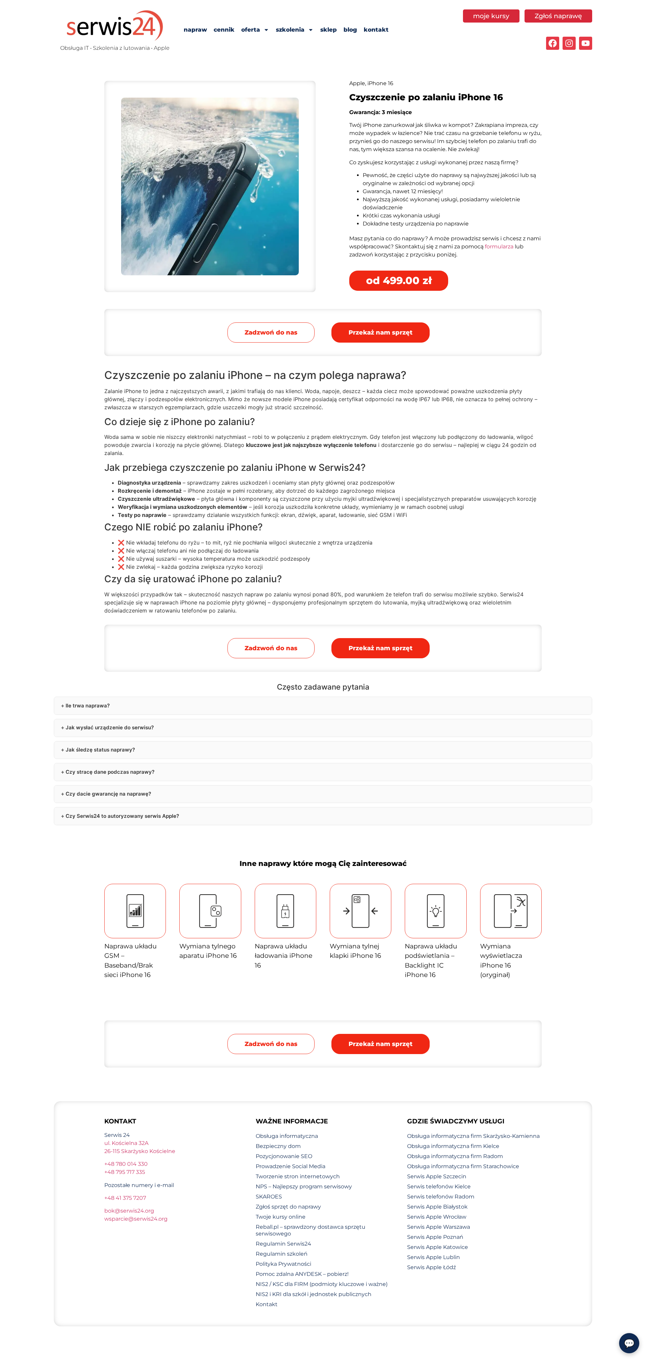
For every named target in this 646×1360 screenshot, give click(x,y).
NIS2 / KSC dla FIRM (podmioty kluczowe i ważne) (322, 1284)
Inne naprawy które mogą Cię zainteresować (323, 863)
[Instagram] (569, 43)
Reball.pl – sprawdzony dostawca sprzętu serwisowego (310, 1230)
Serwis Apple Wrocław (436, 1217)
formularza (499, 246)
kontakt (376, 29)
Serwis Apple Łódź (431, 1267)
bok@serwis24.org (129, 1211)
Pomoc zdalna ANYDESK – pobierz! (302, 1274)
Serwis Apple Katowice (437, 1247)
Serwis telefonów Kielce (439, 1186)
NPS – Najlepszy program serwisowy (304, 1186)
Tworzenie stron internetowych (298, 1176)
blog (350, 29)
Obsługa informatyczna (287, 1136)
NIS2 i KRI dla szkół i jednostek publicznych (313, 1294)
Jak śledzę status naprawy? (100, 749)
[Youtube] (585, 43)
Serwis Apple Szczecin (436, 1176)
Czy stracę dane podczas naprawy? (110, 772)
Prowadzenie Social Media (290, 1166)
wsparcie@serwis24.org (136, 1219)
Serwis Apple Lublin (433, 1257)
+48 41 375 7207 (125, 1198)
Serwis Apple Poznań (435, 1237)
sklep (328, 29)
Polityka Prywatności (283, 1264)
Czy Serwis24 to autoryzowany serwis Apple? (122, 816)
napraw (195, 29)
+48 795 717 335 (124, 1172)
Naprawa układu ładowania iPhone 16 (283, 955)
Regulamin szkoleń (282, 1254)
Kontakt (267, 1304)
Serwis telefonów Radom (440, 1196)
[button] (380, 332)
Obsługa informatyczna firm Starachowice (463, 1166)
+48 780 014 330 (126, 1164)
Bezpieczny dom (278, 1146)
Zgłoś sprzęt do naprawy (288, 1207)
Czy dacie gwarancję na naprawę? (108, 794)
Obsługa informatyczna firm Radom (455, 1156)
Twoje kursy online (281, 1217)
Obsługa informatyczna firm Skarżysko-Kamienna (473, 1136)
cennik (224, 29)
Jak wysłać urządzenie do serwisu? (110, 727)
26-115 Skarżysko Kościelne (139, 1151)
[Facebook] (552, 43)
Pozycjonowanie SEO (284, 1156)
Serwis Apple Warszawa (438, 1227)
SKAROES (269, 1196)
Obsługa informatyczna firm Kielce (453, 1146)
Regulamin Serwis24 (283, 1244)
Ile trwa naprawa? (88, 705)
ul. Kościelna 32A (126, 1143)
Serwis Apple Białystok (437, 1207)
